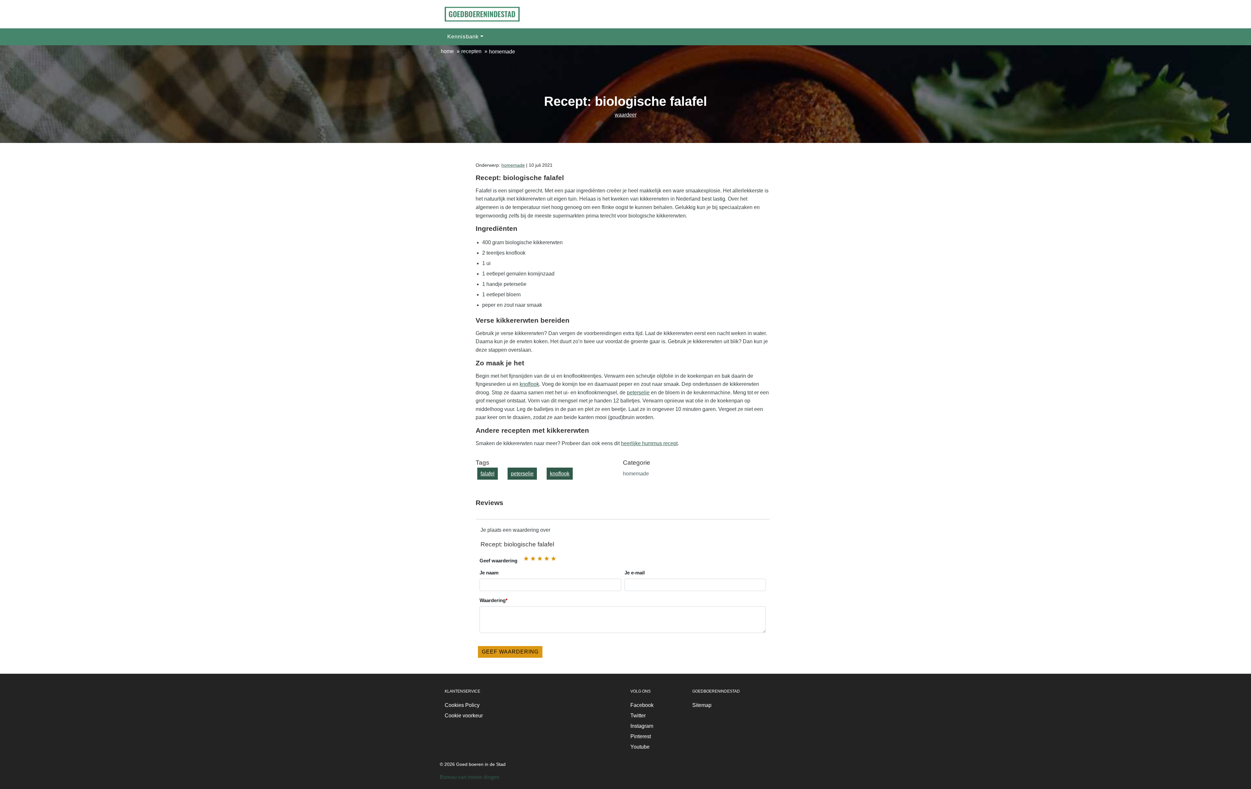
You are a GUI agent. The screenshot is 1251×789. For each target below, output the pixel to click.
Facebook (642, 705)
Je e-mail (635, 572)
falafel (488, 473)
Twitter (638, 715)
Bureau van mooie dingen (469, 777)
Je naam (489, 572)
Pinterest (640, 736)
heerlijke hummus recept (649, 443)
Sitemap (702, 705)
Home (447, 51)
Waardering (494, 600)
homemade (513, 165)
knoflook (529, 384)
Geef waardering (498, 560)
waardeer (626, 115)
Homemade (502, 51)
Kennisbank (463, 37)
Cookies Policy (462, 705)
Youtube (640, 747)
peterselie (638, 392)
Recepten (471, 51)
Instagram (641, 726)
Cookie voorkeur (464, 715)
